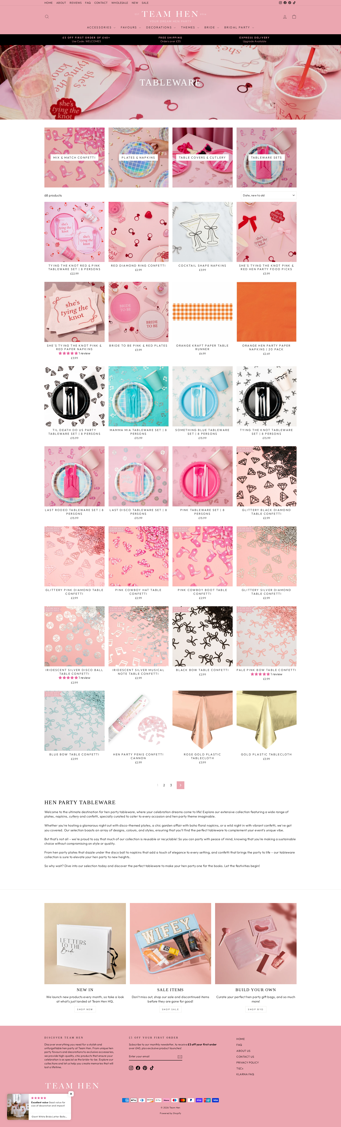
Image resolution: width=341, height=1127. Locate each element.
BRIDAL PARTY (237, 27)
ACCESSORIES (100, 27)
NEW (135, 2)
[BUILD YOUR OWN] (256, 943)
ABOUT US (243, 1051)
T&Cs (239, 1068)
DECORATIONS (159, 27)
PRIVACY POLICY (247, 1062)
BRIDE (210, 27)
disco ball (118, 852)
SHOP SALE (170, 1009)
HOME (48, 2)
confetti (270, 825)
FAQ (88, 2)
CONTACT (101, 2)
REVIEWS (76, 2)
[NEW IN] (85, 943)
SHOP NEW (85, 1009)
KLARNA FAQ (245, 1074)
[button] (69, 353)
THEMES (188, 27)
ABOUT (61, 2)
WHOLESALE (119, 2)
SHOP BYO (256, 1009)
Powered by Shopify (170, 1113)
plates (145, 825)
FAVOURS (129, 27)
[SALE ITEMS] (170, 943)
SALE (145, 2)
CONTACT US (245, 1056)
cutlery (74, 816)
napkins (212, 825)
